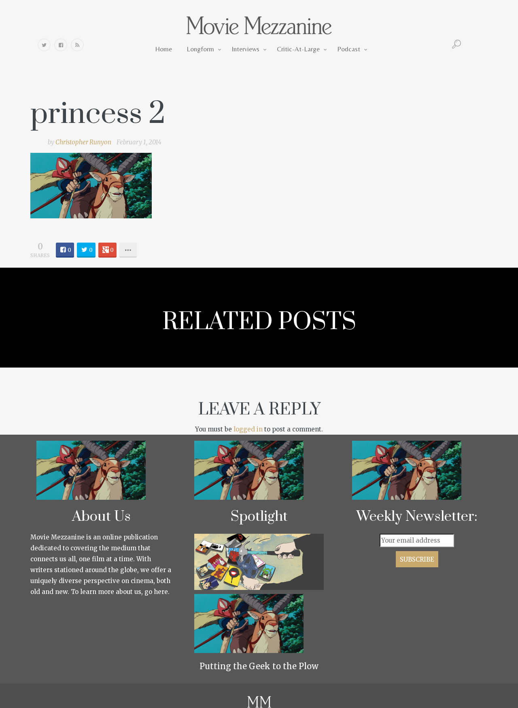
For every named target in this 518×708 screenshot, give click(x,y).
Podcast (348, 49)
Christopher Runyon (83, 142)
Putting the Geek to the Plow (259, 666)
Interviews (245, 49)
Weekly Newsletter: (417, 517)
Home (163, 49)
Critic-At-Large (298, 49)
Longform (200, 49)
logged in (248, 429)
